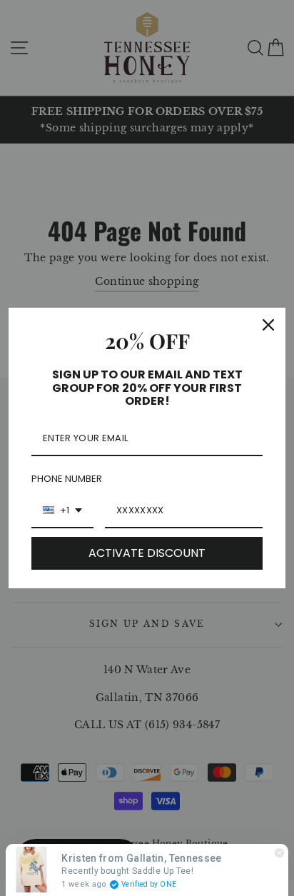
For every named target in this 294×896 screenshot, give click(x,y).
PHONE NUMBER (66, 478)
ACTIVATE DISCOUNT (147, 553)
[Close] (268, 325)
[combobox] (62, 511)
